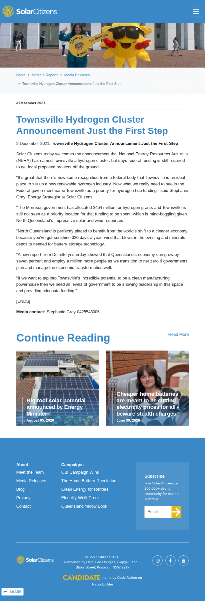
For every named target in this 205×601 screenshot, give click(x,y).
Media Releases (77, 75)
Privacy (23, 497)
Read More (178, 334)
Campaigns (72, 464)
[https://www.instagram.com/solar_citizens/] (161, 84)
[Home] (29, 11)
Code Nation (127, 577)
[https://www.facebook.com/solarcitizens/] (173, 84)
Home (21, 75)
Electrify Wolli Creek (80, 497)
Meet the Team (30, 472)
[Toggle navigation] (196, 12)
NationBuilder (102, 584)
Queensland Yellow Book (84, 506)
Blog (20, 489)
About (22, 464)
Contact (23, 506)
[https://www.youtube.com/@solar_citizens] (187, 84)
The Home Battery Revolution (88, 480)
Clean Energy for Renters (85, 489)
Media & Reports (45, 75)
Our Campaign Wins (80, 472)
